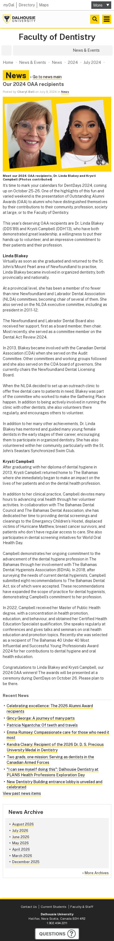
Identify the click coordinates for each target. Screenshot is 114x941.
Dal (8, 5)
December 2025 (26, 862)
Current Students (53, 907)
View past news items (22, 793)
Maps (44, 5)
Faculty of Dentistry (57, 36)
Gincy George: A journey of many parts (41, 718)
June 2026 (20, 837)
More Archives (97, 873)
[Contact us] (57, 934)
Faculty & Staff (81, 907)
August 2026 (23, 824)
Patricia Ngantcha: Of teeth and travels (42, 725)
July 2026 (20, 831)
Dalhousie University (19, 19)
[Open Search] (94, 19)
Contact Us (29, 907)
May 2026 (20, 843)
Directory (27, 5)
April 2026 (21, 849)
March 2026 (22, 856)
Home (8, 62)
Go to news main (47, 77)
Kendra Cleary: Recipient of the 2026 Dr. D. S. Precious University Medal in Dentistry (55, 747)
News (65, 92)
